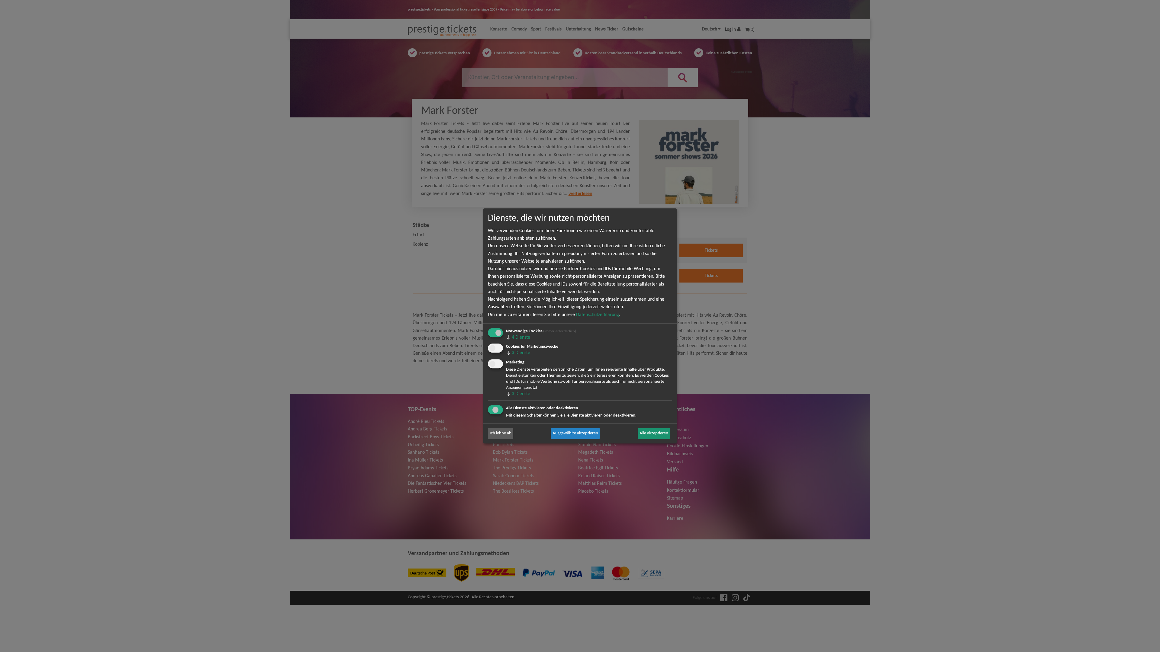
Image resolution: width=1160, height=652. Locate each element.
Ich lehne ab (500, 433)
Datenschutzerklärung (597, 314)
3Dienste (518, 353)
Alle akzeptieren (654, 433)
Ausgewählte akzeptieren (575, 433)
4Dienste (518, 337)
